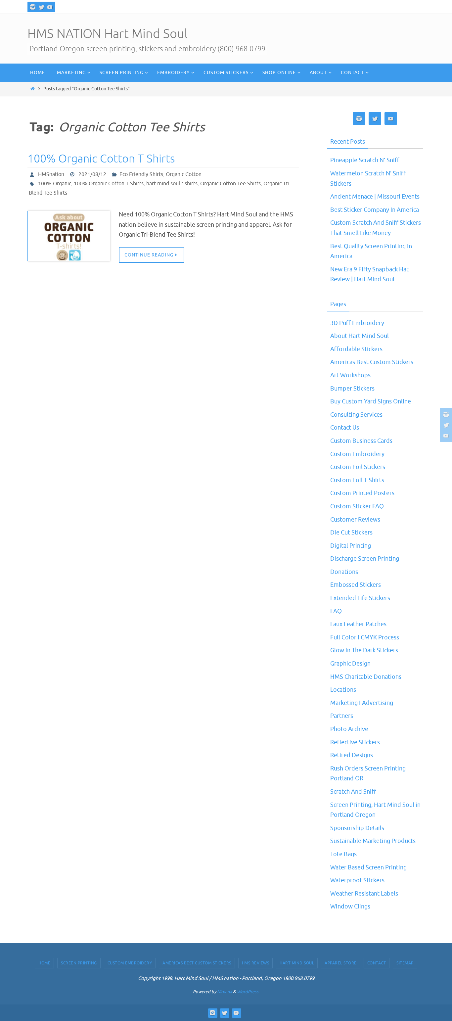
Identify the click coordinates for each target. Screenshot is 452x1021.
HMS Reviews (255, 963)
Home (44, 963)
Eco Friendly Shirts (141, 174)
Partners (341, 715)
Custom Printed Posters (362, 493)
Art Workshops (350, 375)
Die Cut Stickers (351, 532)
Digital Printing (350, 545)
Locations (343, 689)
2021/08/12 (92, 174)
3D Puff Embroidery (357, 323)
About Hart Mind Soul (359, 336)
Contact (376, 963)
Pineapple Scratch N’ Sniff (364, 160)
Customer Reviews (355, 519)
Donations (344, 572)
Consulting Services (356, 414)
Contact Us (344, 427)
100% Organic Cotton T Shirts (101, 159)
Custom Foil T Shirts (357, 480)
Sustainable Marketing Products (373, 841)
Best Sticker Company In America (374, 209)
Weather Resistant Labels (364, 893)
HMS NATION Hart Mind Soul (107, 34)
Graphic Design (350, 663)
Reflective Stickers (355, 742)
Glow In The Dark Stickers (364, 650)
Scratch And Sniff (353, 791)
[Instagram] (32, 7)
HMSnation (51, 174)
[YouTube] (50, 7)
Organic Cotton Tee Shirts (230, 183)
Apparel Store (341, 963)
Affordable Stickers (356, 349)
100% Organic (54, 183)
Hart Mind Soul (297, 963)
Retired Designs (351, 755)
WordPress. (248, 992)
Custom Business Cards (361, 440)
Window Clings (350, 906)
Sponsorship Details (357, 828)
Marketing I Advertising (361, 703)
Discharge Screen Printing (364, 558)
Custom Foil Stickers (357, 467)
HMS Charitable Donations (365, 676)
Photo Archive (349, 729)
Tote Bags (343, 854)
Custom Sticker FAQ (357, 506)
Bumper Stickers (352, 388)
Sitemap (405, 963)
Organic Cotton (184, 174)
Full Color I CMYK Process (364, 637)
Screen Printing (79, 963)
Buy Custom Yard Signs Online (370, 401)
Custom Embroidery (357, 454)
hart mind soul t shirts (172, 183)
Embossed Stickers (355, 584)
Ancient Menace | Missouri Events (375, 196)
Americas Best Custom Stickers (371, 362)
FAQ (336, 611)
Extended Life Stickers (360, 598)
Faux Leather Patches (358, 624)
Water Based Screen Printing (368, 867)
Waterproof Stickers (357, 880)
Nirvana (224, 992)
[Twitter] (41, 7)
